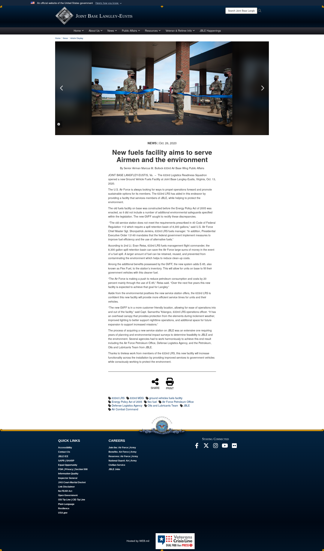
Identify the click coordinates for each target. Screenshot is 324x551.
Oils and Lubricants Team (163, 405)
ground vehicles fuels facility (165, 398)
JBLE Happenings (210, 30)
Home (77, 30)
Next (262, 88)
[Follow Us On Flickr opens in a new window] (234, 446)
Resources (151, 30)
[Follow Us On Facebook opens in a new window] (196, 446)
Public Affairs (129, 30)
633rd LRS (118, 398)
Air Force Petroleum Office (178, 402)
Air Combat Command (125, 409)
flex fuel (152, 402)
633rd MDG (137, 398)
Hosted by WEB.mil (138, 540)
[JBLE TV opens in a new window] (225, 446)
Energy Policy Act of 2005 (127, 402)
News (110, 30)
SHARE (155, 387)
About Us (94, 30)
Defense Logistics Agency (127, 405)
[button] (108, 3)
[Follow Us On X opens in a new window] (206, 446)
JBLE (187, 405)
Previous (61, 88)
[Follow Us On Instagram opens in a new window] (215, 446)
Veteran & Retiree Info (179, 30)
